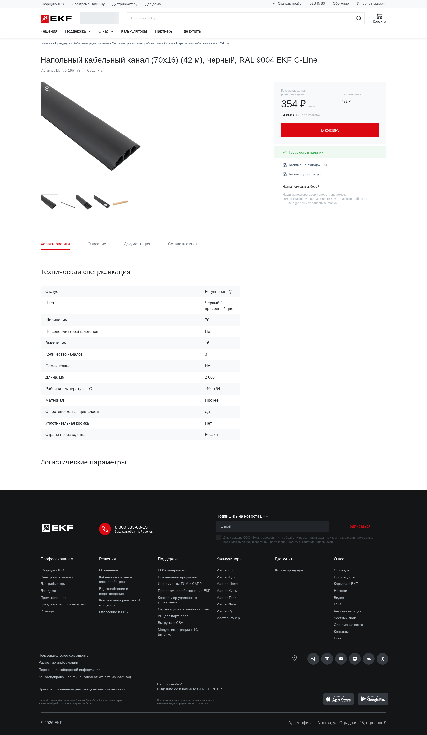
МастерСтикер (228, 618)
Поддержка (76, 31)
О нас (104, 31)
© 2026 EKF (51, 723)
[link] (313, 659)
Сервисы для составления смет (183, 609)
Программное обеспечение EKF (184, 591)
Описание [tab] (97, 244)
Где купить (191, 31)
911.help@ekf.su (294, 203)
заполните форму (324, 203)
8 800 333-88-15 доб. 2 (323, 199)
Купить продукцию (290, 570)
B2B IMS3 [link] (317, 3)
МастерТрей (226, 598)
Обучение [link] (341, 3)
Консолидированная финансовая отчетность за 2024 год (85, 677)
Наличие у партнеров (305, 174)
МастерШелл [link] (227, 584)
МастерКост (226, 570)
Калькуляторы (134, 31)
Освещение (108, 570)
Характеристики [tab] (55, 244)
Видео (339, 598)
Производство (345, 577)
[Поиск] (359, 18)
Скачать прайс (289, 3)
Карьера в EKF (346, 584)
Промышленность (55, 598)
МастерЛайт (226, 604)
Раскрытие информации (58, 662)
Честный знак (345, 618)
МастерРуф (225, 611)
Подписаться (359, 526)
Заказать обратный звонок (133, 531)
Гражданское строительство (63, 604)
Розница (47, 611)
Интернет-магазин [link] (371, 3)
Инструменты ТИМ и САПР (180, 584)
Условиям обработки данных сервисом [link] (62, 703)
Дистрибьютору (124, 4)
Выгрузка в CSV (170, 623)
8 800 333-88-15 (131, 527)
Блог (337, 638)
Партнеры (164, 31)
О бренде (341, 570)
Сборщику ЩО (52, 4)
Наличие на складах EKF (308, 165)
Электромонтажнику (88, 4)
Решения (49, 31)
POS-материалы (171, 570)
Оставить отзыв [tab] (182, 244)
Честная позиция (348, 611)
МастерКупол (227, 591)
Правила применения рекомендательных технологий (82, 689)
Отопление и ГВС (113, 612)
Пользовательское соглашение (64, 655)
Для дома (153, 4)
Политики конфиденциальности (310, 542)
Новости (340, 591)
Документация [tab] (137, 244)
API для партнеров (173, 616)
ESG (337, 604)
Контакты (341, 632)
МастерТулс (226, 577)
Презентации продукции (177, 577)
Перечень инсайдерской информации (69, 670)
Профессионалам (57, 559)
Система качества (348, 625)
